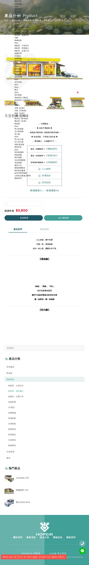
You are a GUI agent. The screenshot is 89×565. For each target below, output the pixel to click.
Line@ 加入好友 (58, 553)
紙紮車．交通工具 (21, 51)
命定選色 (18, 82)
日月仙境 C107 (22, 478)
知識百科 (18, 14)
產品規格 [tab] (44, 229)
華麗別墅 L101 (22, 490)
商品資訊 (18, 12)
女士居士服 (19, 142)
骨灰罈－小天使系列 (22, 32)
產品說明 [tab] (18, 229)
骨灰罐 (17, 22)
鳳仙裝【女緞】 (20, 121)
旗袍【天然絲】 (20, 116)
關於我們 (18, 1)
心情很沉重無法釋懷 (22, 176)
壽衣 (16, 84)
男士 (16, 90)
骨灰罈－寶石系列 (21, 27)
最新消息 (31, 537)
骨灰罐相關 (19, 152)
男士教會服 (19, 129)
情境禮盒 (18, 69)
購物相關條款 (19, 168)
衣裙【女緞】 (19, 108)
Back (16, 6)
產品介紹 (44, 537)
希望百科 (18, 147)
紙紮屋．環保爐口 (21, 48)
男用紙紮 (18, 61)
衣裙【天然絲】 (20, 110)
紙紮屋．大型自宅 (21, 45)
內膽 (16, 38)
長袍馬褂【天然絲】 (22, 100)
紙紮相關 (18, 155)
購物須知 (57, 537)
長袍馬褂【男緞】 (21, 97)
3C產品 (17, 56)
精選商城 (18, 17)
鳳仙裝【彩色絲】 (21, 118)
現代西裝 (18, 95)
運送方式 (18, 165)
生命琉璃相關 (19, 160)
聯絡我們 (18, 178)
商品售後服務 (19, 170)
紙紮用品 (18, 66)
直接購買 (24, 218)
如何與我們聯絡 (20, 173)
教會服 (17, 124)
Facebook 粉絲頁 (31, 553)
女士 (16, 103)
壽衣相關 (18, 157)
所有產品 (10, 367)
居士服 (17, 134)
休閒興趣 (18, 58)
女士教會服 (19, 131)
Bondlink (79, 557)
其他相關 (18, 162)
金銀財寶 (18, 53)
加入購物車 (63, 218)
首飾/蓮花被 (19, 144)
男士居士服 (19, 139)
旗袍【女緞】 (19, 113)
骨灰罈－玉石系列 (21, 30)
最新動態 (18, 9)
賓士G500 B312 (23, 502)
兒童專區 (18, 71)
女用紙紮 (18, 64)
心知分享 (18, 4)
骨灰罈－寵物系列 (21, 35)
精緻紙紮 (18, 40)
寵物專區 (18, 74)
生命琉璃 (18, 77)
